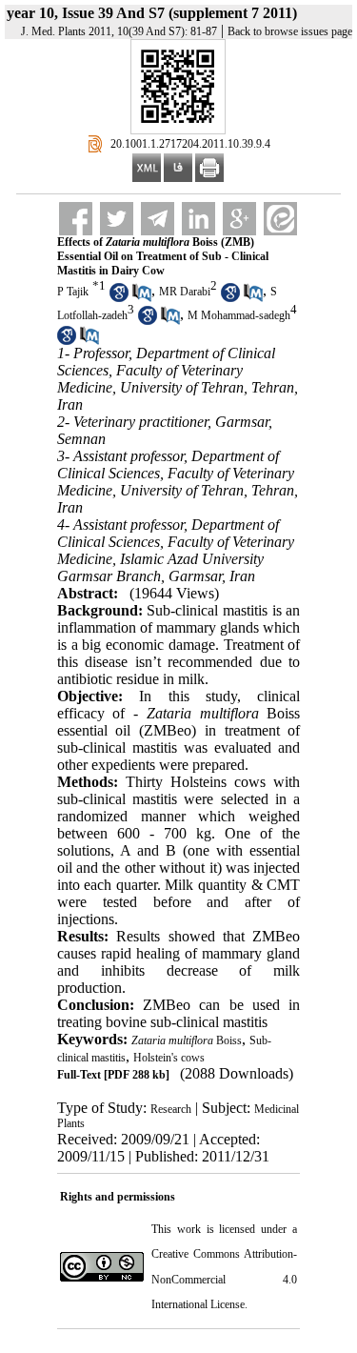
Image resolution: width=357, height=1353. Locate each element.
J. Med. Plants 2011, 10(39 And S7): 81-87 (119, 31)
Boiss (186, 1040)
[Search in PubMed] (141, 298)
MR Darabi (184, 291)
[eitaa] (280, 218)
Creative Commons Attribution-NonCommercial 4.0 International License (224, 1279)
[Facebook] (75, 218)
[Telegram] (157, 218)
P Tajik (73, 291)
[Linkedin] (198, 218)
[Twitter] (116, 218)
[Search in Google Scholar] (119, 298)
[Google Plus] (239, 218)
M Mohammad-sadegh (239, 315)
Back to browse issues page (290, 31)
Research (170, 1109)
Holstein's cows (169, 1057)
